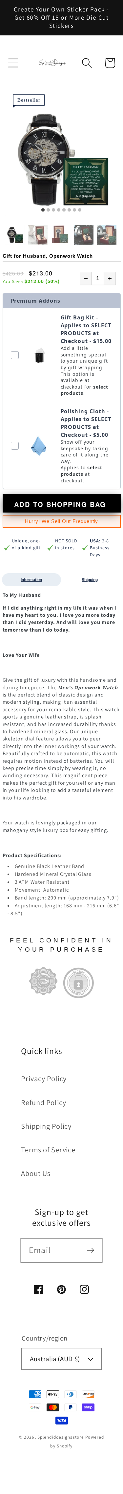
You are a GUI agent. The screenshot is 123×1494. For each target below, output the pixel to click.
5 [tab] (64, 210)
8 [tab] (79, 210)
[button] (13, 62)
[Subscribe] (90, 1250)
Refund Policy (43, 1102)
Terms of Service (48, 1149)
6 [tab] (69, 210)
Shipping (90, 579)
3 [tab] (53, 210)
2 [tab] (48, 210)
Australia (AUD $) (55, 1358)
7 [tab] (74, 210)
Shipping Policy (46, 1126)
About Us (36, 1173)
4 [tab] (58, 210)
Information (31, 579)
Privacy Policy (44, 1078)
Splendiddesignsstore (60, 1437)
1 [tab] (43, 210)
